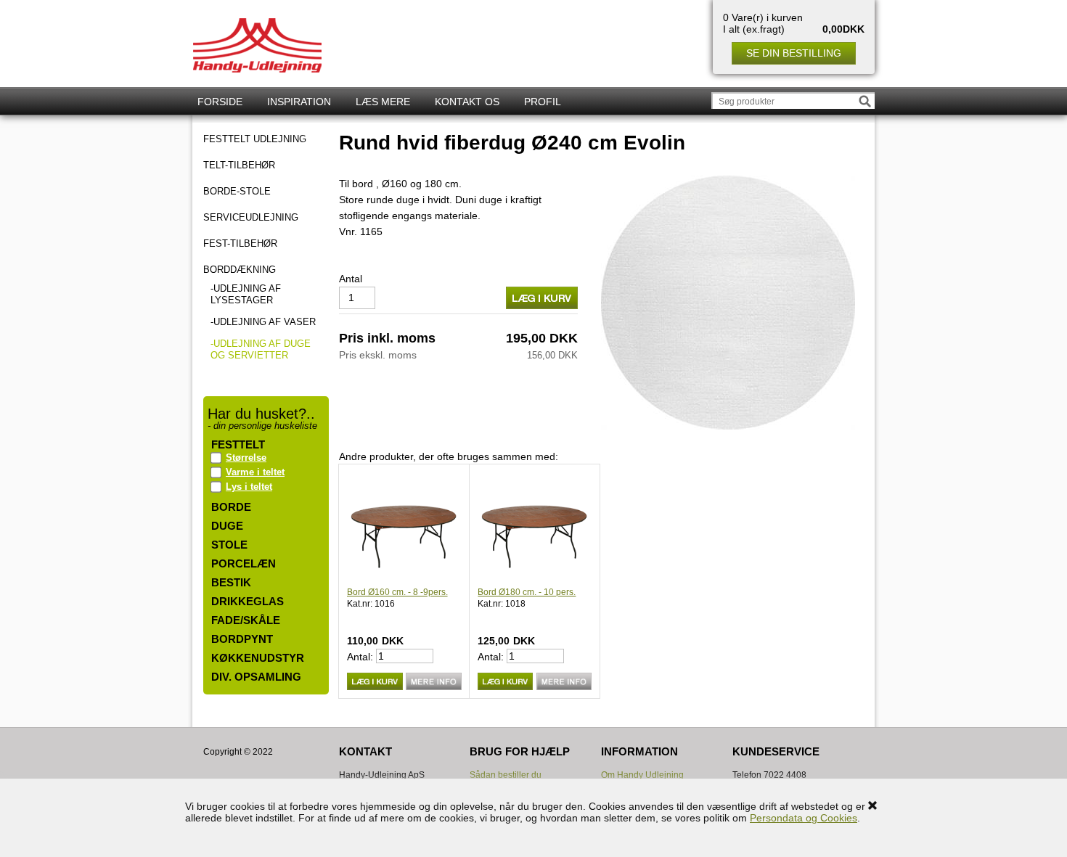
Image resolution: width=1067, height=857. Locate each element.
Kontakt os (467, 101)
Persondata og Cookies (803, 818)
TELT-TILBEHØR (239, 165)
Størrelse (246, 457)
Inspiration (299, 101)
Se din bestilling (793, 53)
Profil (542, 101)
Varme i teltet (255, 472)
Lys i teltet (249, 486)
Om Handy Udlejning (642, 775)
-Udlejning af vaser (263, 321)
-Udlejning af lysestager (245, 294)
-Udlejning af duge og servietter (260, 349)
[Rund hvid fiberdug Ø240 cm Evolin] (728, 302)
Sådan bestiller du (505, 775)
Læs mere (383, 101)
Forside (219, 101)
